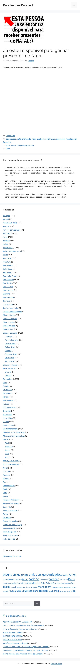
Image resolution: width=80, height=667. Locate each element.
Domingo (8, 336)
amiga (16, 574)
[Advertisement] (40, 86)
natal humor (50, 139)
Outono (8, 376)
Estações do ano (10, 368)
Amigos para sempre (11, 230)
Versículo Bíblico (10, 528)
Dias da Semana (10, 333)
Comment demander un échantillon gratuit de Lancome (26, 647)
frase (17, 587)
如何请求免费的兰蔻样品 (13, 632)
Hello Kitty (7, 418)
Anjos (5, 255)
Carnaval (7, 301)
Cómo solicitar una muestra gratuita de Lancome (23, 625)
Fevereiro (9, 447)
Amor (5, 237)
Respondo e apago (11, 503)
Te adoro (7, 518)
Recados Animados (11, 500)
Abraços (6, 216)
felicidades (30, 583)
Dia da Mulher (9, 315)
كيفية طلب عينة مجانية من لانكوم (15, 643)
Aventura (7, 262)
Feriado (6, 397)
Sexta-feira (9, 358)
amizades (64, 575)
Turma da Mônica (10, 521)
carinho (34, 579)
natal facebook (38, 139)
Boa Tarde (7, 283)
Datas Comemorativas (12, 312)
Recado (43, 590)
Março (7, 457)
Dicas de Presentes (11, 365)
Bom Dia (6, 294)
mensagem (44, 586)
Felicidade (7, 390)
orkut (10, 590)
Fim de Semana (11, 340)
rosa (50, 591)
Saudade (7, 507)
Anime (5, 244)
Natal (5, 468)
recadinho (33, 590)
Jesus (28, 587)
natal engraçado (24, 139)
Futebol (6, 404)
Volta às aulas (9, 539)
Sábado (8, 351)
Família (6, 386)
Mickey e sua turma (11, 461)
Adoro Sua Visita (10, 223)
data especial (64, 579)
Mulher (5, 591)
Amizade (7, 233)
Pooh (5, 489)
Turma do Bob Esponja (12, 525)
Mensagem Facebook (12, 556)
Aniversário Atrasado (12, 251)
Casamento (8, 304)
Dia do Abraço (9, 326)
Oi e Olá (6, 471)
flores (6, 586)
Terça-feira (9, 361)
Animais (6, 241)
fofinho (13, 587)
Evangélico (7, 379)
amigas (24, 575)
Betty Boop (7, 269)
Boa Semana (8, 280)
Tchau (5, 514)
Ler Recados (8, 425)
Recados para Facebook (18, 5)
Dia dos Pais (8, 329)
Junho (7, 450)
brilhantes (19, 579)
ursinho (67, 591)
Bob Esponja (8, 290)
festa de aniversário (64, 583)
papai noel (60, 139)
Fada (5, 383)
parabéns (18, 591)
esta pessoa (11, 139)
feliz (39, 583)
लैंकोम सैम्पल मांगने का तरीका (12, 640)
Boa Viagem (8, 287)
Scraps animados (10, 510)
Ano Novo (7, 258)
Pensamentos (9, 486)
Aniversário (7, 248)
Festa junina (8, 400)
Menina (34, 587)
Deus (8, 149)
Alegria (6, 226)
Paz (4, 482)
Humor (6, 422)
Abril (7, 443)
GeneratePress (56, 664)
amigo (33, 574)
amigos (42, 574)
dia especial (9, 583)
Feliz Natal (10, 136)
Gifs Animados (9, 407)
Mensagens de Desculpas (14, 436)
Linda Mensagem (10, 429)
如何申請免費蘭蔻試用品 (13, 636)
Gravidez (7, 411)
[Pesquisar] (37, 603)
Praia (5, 493)
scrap (55, 590)
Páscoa (6, 479)
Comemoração (44, 579)
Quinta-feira (10, 347)
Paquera (6, 475)
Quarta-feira (10, 344)
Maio (7, 454)
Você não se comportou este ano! (20, 145)
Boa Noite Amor (9, 276)
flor (72, 583)
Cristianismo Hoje (10, 308)
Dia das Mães (9, 322)
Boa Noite (7, 273)
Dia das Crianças (10, 319)
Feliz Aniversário (49, 583)
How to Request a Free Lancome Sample (20, 629)
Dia (4, 583)
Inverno (8, 372)
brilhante (12, 579)
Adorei (6, 219)
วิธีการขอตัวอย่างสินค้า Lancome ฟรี (17, 622)
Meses (6, 439)
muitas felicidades (57, 587)
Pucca (5, 496)
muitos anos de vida (70, 587)
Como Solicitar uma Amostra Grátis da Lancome (23, 654)
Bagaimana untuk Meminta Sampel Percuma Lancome (25, 650)
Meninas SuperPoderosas (14, 432)
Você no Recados (10, 535)
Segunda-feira (11, 354)
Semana (62, 591)
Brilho (25, 579)
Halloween (7, 415)
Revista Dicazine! (17, 616)
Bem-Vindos (8, 265)
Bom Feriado (8, 297)
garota (22, 587)
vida (73, 590)
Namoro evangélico (11, 464)
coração (54, 579)
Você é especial (9, 532)
